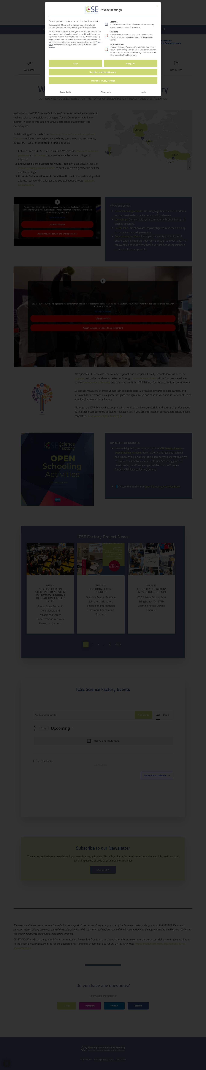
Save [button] (75, 63)
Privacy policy (106, 92)
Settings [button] (52, 47)
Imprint (143, 92)
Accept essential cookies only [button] (103, 72)
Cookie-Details (65, 92)
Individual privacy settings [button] (103, 80)
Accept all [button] (130, 63)
